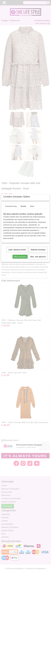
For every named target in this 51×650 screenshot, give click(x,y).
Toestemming (11, 206)
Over (32, 206)
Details (23, 206)
